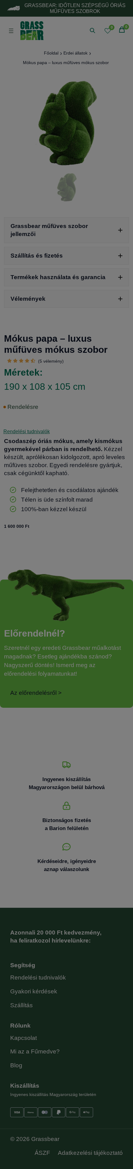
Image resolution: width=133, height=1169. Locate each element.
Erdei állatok (75, 53)
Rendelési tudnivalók (26, 431)
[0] (108, 31)
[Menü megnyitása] (11, 31)
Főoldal (51, 53)
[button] (66, 230)
